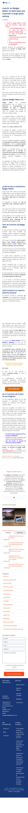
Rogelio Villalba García (9, 456)
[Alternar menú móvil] (25, 2)
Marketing (6, 618)
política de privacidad (19, 669)
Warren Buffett (16, 340)
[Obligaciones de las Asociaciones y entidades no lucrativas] (6, 556)
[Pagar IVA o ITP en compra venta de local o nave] (6, 549)
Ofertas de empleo (8, 622)
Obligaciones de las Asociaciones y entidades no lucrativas (16, 557)
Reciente (20, 533)
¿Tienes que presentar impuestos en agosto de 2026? (20, 744)
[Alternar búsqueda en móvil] (22, 2)
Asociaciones (7, 594)
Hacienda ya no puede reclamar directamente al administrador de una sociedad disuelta (20, 775)
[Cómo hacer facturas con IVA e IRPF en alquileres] (6, 564)
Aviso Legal (17, 791)
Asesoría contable (18, 694)
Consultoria (6, 597)
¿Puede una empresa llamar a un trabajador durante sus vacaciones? (19, 758)
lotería (8, 59)
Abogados (19, 699)
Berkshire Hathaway (8, 342)
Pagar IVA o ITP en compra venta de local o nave (16, 550)
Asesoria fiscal (7, 583)
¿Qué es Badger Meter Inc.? (17, 28)
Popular (8, 533)
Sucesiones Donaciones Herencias (13, 629)
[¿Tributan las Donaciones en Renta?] (6, 536)
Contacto (6, 735)
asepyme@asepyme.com (9, 451)
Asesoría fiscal (20, 685)
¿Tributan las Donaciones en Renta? (16, 537)
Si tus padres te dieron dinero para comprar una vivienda (20, 732)
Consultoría (19, 702)
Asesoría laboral (18, 689)
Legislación (6, 615)
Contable (6, 601)
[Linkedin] (14, 497)
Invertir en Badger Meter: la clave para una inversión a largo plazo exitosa (15, 24)
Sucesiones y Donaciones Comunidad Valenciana (16, 543)
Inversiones (8, 457)
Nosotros (6, 728)
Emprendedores (8, 604)
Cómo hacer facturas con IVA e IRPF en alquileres (16, 565)
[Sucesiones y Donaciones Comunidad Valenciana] (6, 543)
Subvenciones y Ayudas (10, 625)
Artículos (5, 576)
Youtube (14, 242)
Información (6, 608)
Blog (4, 732)
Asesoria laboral (8, 590)
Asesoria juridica (8, 587)
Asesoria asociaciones (9, 580)
